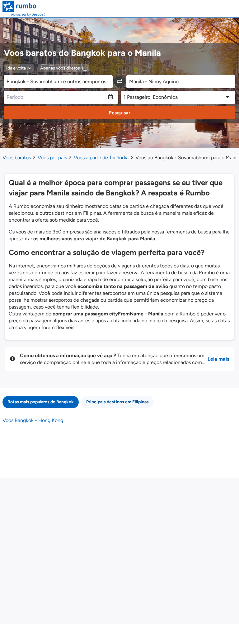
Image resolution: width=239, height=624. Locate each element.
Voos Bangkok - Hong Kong (32, 420)
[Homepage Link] (23, 6)
